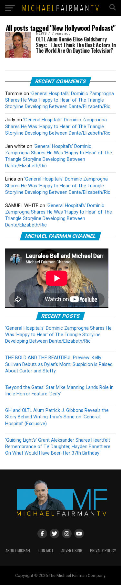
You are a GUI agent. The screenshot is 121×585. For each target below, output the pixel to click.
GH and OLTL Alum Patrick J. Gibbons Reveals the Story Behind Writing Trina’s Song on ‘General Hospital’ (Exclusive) (57, 417)
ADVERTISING (71, 550)
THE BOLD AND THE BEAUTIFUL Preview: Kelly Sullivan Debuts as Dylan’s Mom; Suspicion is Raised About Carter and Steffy (59, 364)
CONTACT (46, 550)
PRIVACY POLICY (103, 550)
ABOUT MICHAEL (18, 550)
